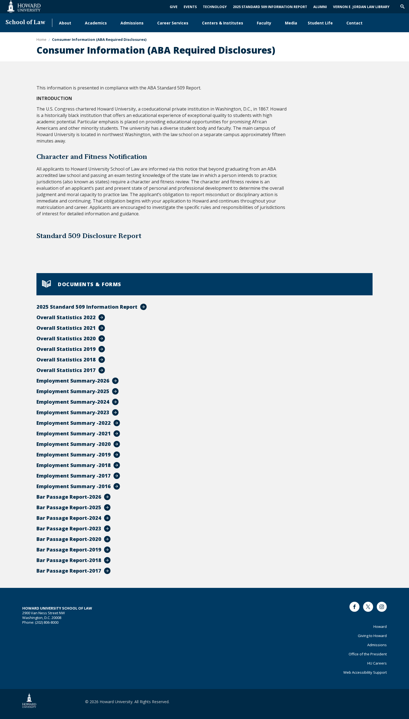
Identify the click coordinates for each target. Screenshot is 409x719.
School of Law (25, 23)
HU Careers (377, 663)
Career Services (172, 23)
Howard (380, 626)
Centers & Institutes (222, 23)
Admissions (132, 23)
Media (291, 23)
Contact (354, 23)
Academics (96, 23)
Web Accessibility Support (365, 672)
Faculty (264, 23)
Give (174, 6)
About (65, 23)
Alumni (320, 6)
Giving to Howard (372, 635)
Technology (215, 6)
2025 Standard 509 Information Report (270, 6)
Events (190, 6)
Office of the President (368, 653)
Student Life (320, 23)
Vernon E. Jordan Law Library (361, 6)
